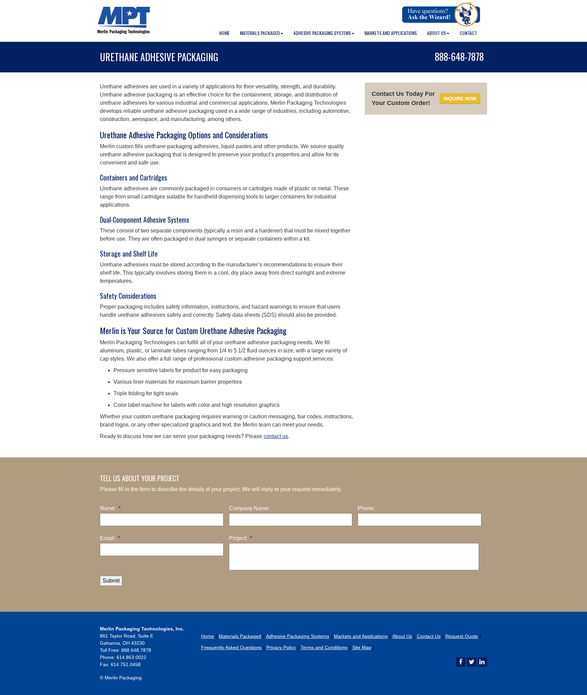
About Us (436, 32)
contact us (276, 436)
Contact (468, 32)
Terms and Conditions (324, 647)
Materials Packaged (260, 32)
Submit (111, 581)
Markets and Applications (390, 32)
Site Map (361, 647)
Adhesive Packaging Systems (322, 32)
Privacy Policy (281, 647)
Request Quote (461, 636)
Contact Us (429, 636)
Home (224, 32)
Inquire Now (460, 98)
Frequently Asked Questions (231, 647)
